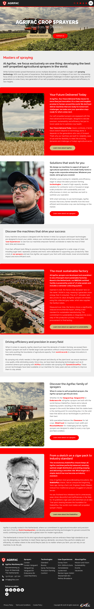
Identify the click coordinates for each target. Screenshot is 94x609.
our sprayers (18, 254)
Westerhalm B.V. (64, 576)
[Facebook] (7, 590)
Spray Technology (48, 568)
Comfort (44, 573)
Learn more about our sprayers (64, 213)
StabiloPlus (54, 482)
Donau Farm (62, 563)
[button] (90, 3)
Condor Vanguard (31, 565)
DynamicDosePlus (73, 364)
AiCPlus (38, 364)
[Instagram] (10, 590)
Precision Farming (48, 571)
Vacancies (79, 571)
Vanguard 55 (68, 398)
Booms (43, 565)
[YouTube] (22, 590)
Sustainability (80, 565)
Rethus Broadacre (65, 578)
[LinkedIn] (14, 590)
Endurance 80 (55, 400)
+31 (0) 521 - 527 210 (12, 576)
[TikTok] (7, 594)
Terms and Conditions (23, 605)
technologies (55, 184)
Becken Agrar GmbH (66, 573)
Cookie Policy (37, 605)
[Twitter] (18, 590)
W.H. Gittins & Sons (65, 565)
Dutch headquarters (27, 530)
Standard (44, 563)
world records (61, 352)
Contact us (60, 36)
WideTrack (59, 423)
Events (77, 568)
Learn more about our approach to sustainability (70, 327)
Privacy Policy (8, 605)
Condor (27, 563)
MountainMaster (56, 426)
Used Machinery (30, 576)
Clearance (78, 420)
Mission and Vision (82, 563)
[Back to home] (10, 3)
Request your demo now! (39, 36)
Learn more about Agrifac (62, 148)
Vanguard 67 (79, 398)
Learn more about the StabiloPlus (65, 514)
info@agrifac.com (12, 580)
